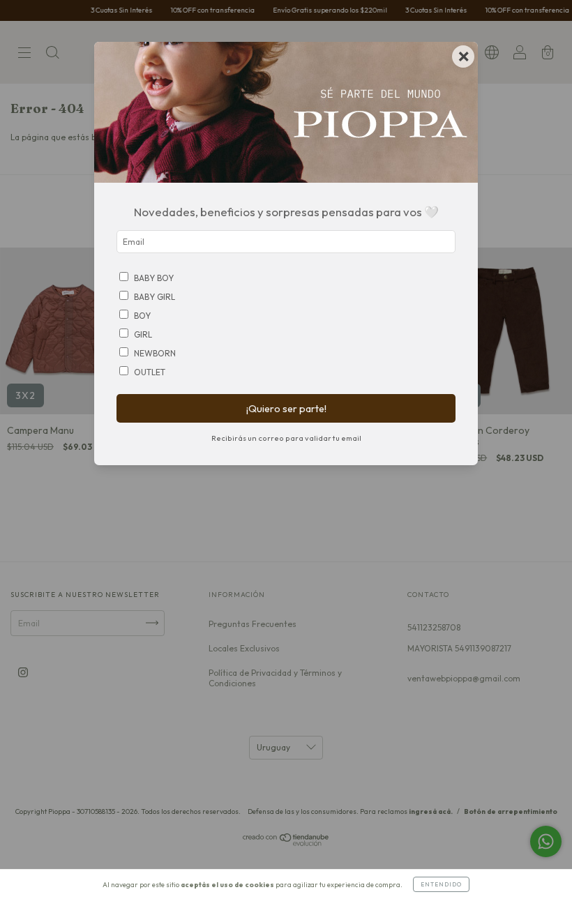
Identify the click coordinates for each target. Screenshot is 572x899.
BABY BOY (154, 278)
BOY (142, 315)
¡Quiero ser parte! (286, 408)
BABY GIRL (154, 297)
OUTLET (149, 372)
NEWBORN (155, 353)
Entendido (441, 884)
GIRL (143, 334)
